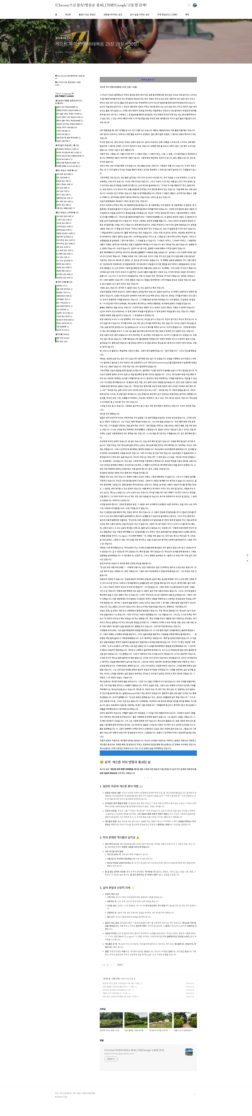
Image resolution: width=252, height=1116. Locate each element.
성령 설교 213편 (63, 247)
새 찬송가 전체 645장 (65, 320)
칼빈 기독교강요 (63, 302)
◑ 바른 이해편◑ (63, 282)
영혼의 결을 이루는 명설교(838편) (69, 120)
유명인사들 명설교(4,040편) (68, 162)
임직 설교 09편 (63, 187)
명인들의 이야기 (63, 292)
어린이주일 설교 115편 (65, 240)
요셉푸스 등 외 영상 (64, 313)
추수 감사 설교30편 (64, 260)
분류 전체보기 (64, 96)
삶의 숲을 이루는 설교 (139, 14)
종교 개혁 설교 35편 (64, 201)
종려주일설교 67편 (64, 230)
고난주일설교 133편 (64, 226)
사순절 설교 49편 (63, 223)
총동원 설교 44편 (63, 181)
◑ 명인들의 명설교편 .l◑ (67, 145)
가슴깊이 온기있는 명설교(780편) (69, 124)
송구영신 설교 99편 (64, 274)
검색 (189, 5)
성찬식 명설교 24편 (64, 184)
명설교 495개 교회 (64, 323)
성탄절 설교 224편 (64, 267)
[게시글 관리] (110, 965)
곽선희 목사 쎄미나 (64, 159)
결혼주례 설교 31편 (64, 198)
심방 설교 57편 (63, 191)
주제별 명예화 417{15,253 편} (68, 166)
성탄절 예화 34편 (63, 271)
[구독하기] (247, 561)
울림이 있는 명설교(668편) (67, 107)
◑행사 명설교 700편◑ (66, 170)
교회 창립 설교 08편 (64, 174)
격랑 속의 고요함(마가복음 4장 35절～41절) (120, 996)
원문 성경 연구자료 (64, 289)
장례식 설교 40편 (63, 205)
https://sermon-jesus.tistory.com (119, 1053)
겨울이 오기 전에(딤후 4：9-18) (115, 993)
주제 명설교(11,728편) (167, 14)
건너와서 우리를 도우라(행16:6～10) (117, 990)
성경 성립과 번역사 (64, 306)
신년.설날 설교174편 (65, 216)
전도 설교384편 (63, 177)
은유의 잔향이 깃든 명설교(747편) (69, 117)
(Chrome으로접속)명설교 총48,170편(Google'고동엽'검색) (101, 5)
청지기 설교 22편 (63, 194)
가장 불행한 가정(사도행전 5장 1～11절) (118, 986)
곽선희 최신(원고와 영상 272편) (69, 152)
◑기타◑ (106, 978)
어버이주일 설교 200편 (65, 243)
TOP (195, 1094)
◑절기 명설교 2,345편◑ (67, 212)
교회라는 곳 (61, 285)
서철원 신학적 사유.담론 (66, 127)
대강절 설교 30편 (63, 264)
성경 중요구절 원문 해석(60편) (68, 137)
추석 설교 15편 (63, 257)
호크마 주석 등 (62, 330)
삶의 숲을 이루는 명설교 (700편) (69, 113)
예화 (187, 14)
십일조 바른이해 (63, 141)
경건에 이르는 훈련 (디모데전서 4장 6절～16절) (121, 983)
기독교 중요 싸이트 (64, 316)
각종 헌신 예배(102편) (65, 208)
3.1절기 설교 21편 (64, 219)
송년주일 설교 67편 (64, 277)
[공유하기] (107, 965)
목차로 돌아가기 (148, 79)
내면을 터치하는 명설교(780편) (68, 110)
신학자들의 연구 (63, 299)
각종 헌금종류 (62, 326)
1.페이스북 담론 (63, 131)
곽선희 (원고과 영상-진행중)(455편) (70, 156)
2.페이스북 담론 (63, 134)
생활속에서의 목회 (64, 296)
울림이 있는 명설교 (87, 14)
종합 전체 (116, 978)
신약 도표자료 (62, 309)
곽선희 (68, 14)
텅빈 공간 (61, 341)
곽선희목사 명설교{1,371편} (67, 149)
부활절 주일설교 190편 (65, 233)
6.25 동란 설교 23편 (64, 250)
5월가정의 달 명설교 (64, 236)
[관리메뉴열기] (247, 555)
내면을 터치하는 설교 (112, 14)
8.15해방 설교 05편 (64, 253)
